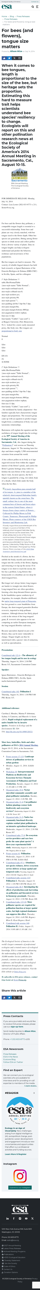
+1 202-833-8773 (17, 1039)
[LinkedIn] (7, 1218)
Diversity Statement (12, 1260)
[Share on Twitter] (9, 58)
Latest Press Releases (12, 1248)
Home (4, 16)
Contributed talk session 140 (17, 923)
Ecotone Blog (9, 1059)
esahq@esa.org (13, 1240)
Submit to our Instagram (20, 1188)
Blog (12, 16)
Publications (9, 1254)
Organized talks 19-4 (14, 789)
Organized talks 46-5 (14, 886)
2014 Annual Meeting (28, 745)
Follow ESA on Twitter (13, 1062)
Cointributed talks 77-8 (15, 835)
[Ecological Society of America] (7, 7)
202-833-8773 (13, 1237)
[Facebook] (14, 1218)
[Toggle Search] (33, 7)
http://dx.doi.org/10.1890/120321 (19, 731)
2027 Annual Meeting (12, 1246)
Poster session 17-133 (15, 756)
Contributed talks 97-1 (15, 862)
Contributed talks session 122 (18, 877)
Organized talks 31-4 (14, 802)
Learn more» (31, 1086)
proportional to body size (12, 330)
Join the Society (10, 1263)
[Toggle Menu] (37, 7)
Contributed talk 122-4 (11, 655)
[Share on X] (14, 58)
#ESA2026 (11, 1093)
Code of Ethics (9, 1266)
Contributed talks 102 (10, 691)
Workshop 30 (11, 771)
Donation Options (10, 1272)
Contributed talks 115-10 (16, 902)
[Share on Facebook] (4, 58)
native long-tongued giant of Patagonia (20, 601)
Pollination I (8, 445)
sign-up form (17, 1027)
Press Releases (23, 16)
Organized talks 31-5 (14, 817)
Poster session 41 (13, 853)
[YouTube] (26, 1218)
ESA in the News (10, 1057)
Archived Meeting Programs (14, 1251)
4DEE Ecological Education (14, 1257)
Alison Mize (16, 51)
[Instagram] (20, 1218)
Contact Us (34, 1)
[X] (32, 1218)
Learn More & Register (15, 1154)
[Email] (19, 58)
